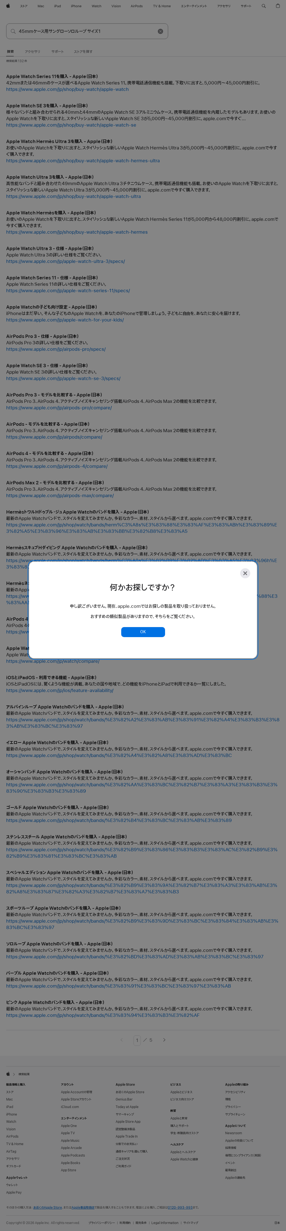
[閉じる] (245, 573)
